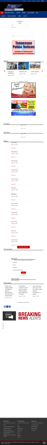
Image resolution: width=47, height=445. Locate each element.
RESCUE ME (22, 71)
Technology (20, 430)
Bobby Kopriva (14, 160)
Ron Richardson (14, 169)
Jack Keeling (14, 142)
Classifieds (3, 16)
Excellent (15, 262)
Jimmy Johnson (14, 239)
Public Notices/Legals (9, 13)
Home (2, 13)
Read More (13, 147)
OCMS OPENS (35, 71)
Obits (37, 13)
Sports (19, 426)
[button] (5, 71)
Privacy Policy (7, 443)
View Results (23, 274)
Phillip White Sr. (14, 151)
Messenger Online (7, 428)
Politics (19, 431)
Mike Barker (13, 187)
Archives (24, 13)
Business (19, 435)
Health (19, 437)
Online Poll (33, 430)
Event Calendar (31, 13)
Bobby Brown (14, 194)
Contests (25, 16)
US (18, 424)
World (19, 433)
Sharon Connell (14, 203)
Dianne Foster (14, 221)
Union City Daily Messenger (9, 426)
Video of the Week (15, 280)
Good (14, 264)
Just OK (15, 267)
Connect (19, 16)
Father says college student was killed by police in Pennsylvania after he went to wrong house (9, 290)
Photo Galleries (34, 428)
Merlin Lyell (13, 230)
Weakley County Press (8, 430)
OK (44, 442)
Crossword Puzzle (34, 424)
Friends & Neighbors (11, 16)
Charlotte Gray (14, 212)
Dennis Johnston (14, 178)
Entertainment (20, 428)
